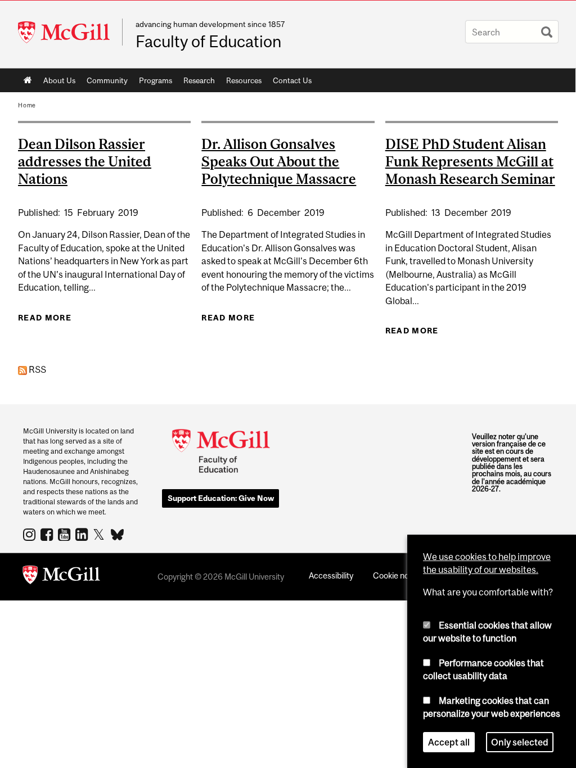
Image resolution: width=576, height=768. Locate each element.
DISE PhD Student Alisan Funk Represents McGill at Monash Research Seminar (470, 161)
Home (28, 80)
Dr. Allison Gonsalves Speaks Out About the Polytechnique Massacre (278, 161)
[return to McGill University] (61, 577)
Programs (152, 82)
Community (104, 82)
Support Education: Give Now (221, 498)
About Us (56, 82)
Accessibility (331, 575)
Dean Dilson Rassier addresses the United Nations (84, 161)
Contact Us (292, 80)
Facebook (48, 534)
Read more (44, 317)
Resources (241, 82)
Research (196, 82)
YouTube (65, 534)
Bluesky (117, 533)
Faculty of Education (208, 41)
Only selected (519, 742)
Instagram (30, 534)
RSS (36, 369)
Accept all (449, 742)
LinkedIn (83, 534)
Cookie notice (397, 575)
